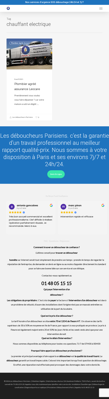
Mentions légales (38, 381)
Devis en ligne (56, 174)
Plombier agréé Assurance (22, 43)
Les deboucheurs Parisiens (22, 117)
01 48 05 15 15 (56, 283)
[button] (100, 8)
